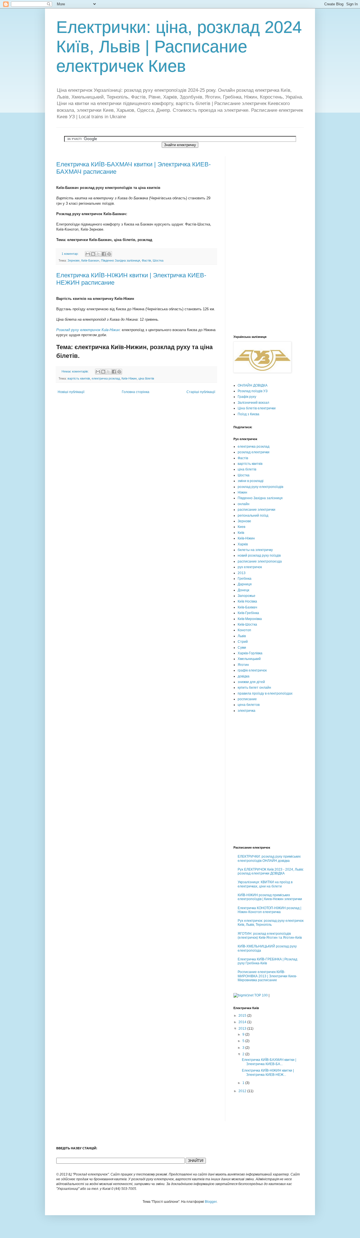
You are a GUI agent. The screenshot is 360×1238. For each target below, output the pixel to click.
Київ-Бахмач (90, 260)
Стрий (243, 642)
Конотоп (244, 630)
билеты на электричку (255, 550)
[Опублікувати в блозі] (93, 254)
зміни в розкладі (251, 481)
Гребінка (244, 579)
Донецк (243, 590)
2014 (242, 1022)
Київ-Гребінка (248, 613)
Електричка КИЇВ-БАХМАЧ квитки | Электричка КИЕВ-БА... (269, 1062)
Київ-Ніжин (129, 378)
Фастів (146, 260)
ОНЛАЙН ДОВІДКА (252, 385)
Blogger (211, 1202)
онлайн (243, 504)
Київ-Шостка (247, 624)
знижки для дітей (251, 682)
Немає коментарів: (75, 371)
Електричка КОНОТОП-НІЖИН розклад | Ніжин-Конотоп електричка (269, 910)
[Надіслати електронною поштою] (88, 254)
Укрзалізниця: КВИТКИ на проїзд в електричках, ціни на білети (265, 884)
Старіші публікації (200, 392)
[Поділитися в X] (98, 254)
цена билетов (249, 705)
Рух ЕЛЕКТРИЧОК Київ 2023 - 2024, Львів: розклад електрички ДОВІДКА (271, 871)
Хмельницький (249, 659)
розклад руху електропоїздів (260, 487)
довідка (243, 676)
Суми (242, 648)
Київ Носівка (247, 601)
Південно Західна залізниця (120, 260)
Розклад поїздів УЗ (252, 391)
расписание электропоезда (260, 561)
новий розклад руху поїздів (259, 555)
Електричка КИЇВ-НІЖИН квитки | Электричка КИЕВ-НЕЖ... (268, 1072)
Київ (241, 533)
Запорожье (246, 596)
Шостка (158, 260)
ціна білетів (146, 378)
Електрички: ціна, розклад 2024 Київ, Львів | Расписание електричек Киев (179, 46)
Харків (243, 544)
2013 (242, 573)
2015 (242, 1016)
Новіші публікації (71, 392)
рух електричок (250, 567)
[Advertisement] (255, 240)
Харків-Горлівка (250, 653)
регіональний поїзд (253, 515)
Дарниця (245, 584)
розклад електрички (253, 452)
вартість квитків (79, 378)
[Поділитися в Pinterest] (109, 254)
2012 (242, 1091)
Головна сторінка (135, 392)
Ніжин (242, 492)
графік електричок (252, 670)
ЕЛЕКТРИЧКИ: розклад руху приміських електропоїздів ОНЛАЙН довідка (269, 858)
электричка (246, 711)
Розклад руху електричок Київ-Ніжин (88, 330)
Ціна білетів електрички (257, 408)
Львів (242, 636)
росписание (247, 699)
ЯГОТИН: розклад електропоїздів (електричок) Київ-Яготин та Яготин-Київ (270, 936)
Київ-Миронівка (250, 619)
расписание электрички (256, 510)
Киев (241, 527)
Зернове (74, 260)
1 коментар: (70, 253)
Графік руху (247, 397)
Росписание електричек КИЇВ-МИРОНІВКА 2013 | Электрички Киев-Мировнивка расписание (267, 976)
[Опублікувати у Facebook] (104, 254)
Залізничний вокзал (253, 403)
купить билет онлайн (254, 688)
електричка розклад (106, 378)
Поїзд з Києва (248, 414)
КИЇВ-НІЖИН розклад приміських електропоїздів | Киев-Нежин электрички (270, 897)
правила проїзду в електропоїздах (265, 693)
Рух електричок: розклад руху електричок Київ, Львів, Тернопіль (270, 923)
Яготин (243, 665)
